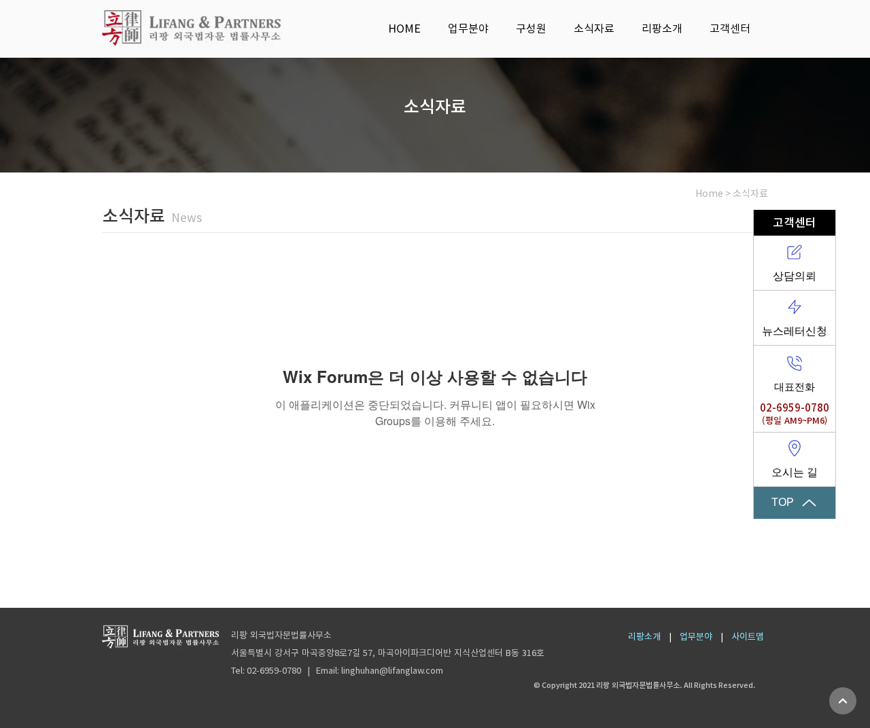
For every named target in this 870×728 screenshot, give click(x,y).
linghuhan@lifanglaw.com (392, 670)
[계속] (842, 700)
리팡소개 (644, 636)
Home (709, 193)
